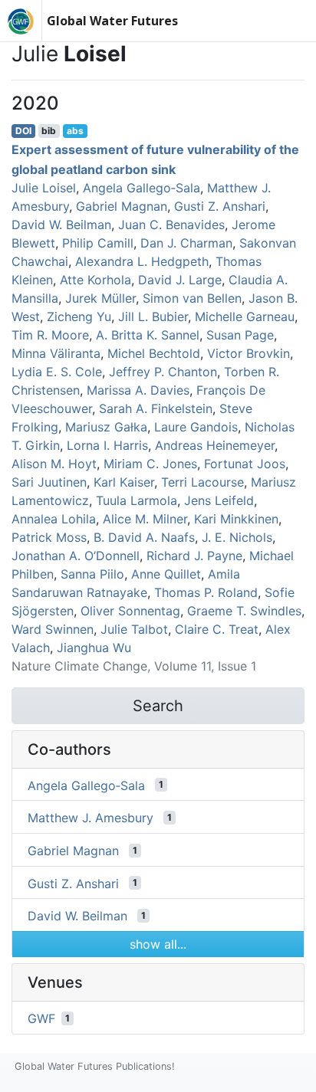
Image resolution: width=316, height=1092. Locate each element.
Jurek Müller (100, 298)
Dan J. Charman (186, 243)
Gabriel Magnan (121, 206)
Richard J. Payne (194, 555)
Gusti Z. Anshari (219, 206)
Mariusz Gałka (106, 427)
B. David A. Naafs (144, 537)
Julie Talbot (134, 629)
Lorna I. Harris (107, 445)
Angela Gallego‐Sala (141, 187)
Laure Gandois (196, 427)
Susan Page (240, 335)
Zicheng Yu (79, 316)
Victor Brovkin (248, 353)
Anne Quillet (166, 574)
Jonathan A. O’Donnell (76, 555)
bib (48, 130)
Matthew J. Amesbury (90, 817)
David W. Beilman (61, 224)
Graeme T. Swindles (244, 610)
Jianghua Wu (94, 647)
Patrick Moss (49, 537)
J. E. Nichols (237, 537)
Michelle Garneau (245, 316)
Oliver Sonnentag (130, 610)
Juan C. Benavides (171, 224)
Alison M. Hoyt (54, 463)
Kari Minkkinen (236, 518)
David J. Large (180, 279)
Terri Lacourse (202, 482)
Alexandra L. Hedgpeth (142, 261)
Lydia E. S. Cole (57, 371)
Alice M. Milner (145, 518)
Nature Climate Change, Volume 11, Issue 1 (134, 666)
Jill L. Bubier (153, 316)
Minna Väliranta (56, 353)
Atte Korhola (95, 279)
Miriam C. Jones (150, 463)
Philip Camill (97, 243)
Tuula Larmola (136, 500)
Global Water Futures (112, 20)
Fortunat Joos (244, 463)
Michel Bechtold (153, 353)
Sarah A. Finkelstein (155, 408)
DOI (23, 130)
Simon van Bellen (192, 298)
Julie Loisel (44, 187)
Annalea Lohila (54, 518)
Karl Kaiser (124, 482)
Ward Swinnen (53, 629)
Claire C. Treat (216, 629)
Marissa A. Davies (138, 390)
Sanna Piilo (92, 574)
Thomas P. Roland (206, 592)
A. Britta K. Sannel (147, 335)
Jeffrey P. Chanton (163, 371)
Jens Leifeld (219, 500)
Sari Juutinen (49, 482)
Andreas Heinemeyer (215, 445)
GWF (41, 1018)
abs (75, 130)
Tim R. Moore (50, 335)
